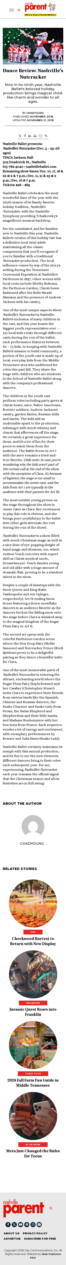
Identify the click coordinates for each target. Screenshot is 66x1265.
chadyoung (32, 843)
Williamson (33, 1003)
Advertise (12, 1238)
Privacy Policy (35, 1233)
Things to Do (33, 1074)
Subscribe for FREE (40, 1238)
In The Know (33, 1144)
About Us (11, 1233)
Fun (33, 932)
